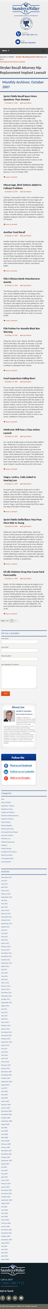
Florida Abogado (6, 826)
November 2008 (6, 1114)
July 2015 (4, 881)
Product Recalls (6, 849)
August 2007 (5, 1164)
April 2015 (4, 887)
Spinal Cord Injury (6, 855)
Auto (2, 799)
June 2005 (4, 1249)
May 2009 (4, 1095)
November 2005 (6, 1233)
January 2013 (5, 950)
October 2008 (5, 1118)
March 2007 (5, 1180)
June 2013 (4, 933)
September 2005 (6, 1240)
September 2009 (6, 1082)
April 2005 (4, 1256)
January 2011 (5, 1029)
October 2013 (5, 920)
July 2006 (4, 1207)
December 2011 (6, 993)
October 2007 (5, 1157)
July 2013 (4, 930)
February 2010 (6, 1065)
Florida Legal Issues (7, 829)
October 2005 (5, 1236)
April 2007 (4, 1177)
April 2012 (4, 979)
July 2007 (4, 1167)
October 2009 (5, 1078)
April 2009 (4, 1098)
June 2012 (4, 973)
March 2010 (5, 1062)
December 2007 (6, 1151)
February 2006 (6, 1223)
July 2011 (4, 1009)
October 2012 (5, 960)
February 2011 (6, 1026)
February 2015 (6, 894)
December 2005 (6, 1230)
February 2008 (6, 1144)
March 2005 (5, 1259)
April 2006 (4, 1217)
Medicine (4, 845)
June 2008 (4, 1131)
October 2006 (5, 1197)
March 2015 (5, 891)
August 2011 (5, 1006)
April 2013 (4, 940)
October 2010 (5, 1039)
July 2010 (4, 1049)
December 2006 (6, 1190)
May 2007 (4, 1174)
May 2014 (4, 904)
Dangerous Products (7, 812)
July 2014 (4, 900)
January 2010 (5, 1068)
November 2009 (6, 1075)
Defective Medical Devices (9, 816)
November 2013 (6, 917)
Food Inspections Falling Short (19, 378)
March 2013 (5, 943)
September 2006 (6, 1200)
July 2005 (4, 1246)
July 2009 (4, 1088)
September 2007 (6, 1161)
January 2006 (5, 1226)
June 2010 (4, 1052)
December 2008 (6, 1111)
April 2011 (4, 1019)
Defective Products (7, 819)
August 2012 (5, 966)
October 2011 (5, 999)
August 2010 (5, 1045)
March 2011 (5, 1022)
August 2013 (5, 927)
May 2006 (4, 1213)
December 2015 (6, 877)
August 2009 (5, 1085)
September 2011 (6, 1003)
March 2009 (5, 1101)
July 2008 (4, 1128)
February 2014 (6, 914)
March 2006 (5, 1220)
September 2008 (6, 1121)
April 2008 (4, 1138)
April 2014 (4, 907)
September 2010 (6, 1042)
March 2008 (5, 1141)
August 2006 (5, 1203)
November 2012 (6, 956)
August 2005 (5, 1243)
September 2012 (6, 963)
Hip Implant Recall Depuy (9, 832)
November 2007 (6, 1154)
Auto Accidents (6, 802)
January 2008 (5, 1147)
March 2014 (5, 910)
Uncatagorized (6, 862)
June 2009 (4, 1091)
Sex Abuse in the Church (9, 852)
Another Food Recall (14, 232)
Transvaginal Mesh (7, 858)
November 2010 (6, 1035)
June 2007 (4, 1170)
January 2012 (5, 989)
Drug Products (26, 103)
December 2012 (6, 953)
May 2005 (4, 1253)
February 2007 (6, 1184)
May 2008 (4, 1134)
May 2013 (4, 937)
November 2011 (6, 996)
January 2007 (5, 1187)
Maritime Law (5, 839)
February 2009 (6, 1105)
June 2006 (4, 1210)
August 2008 (5, 1124)
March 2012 (5, 983)
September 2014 (6, 897)
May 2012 (4, 976)
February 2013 (6, 947)
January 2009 (5, 1108)
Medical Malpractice (8, 842)
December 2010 (6, 1032)
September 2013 (6, 924)
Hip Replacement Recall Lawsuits (12, 62)
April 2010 (4, 1058)
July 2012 (4, 970)
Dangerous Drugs (6, 809)
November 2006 (6, 1194)
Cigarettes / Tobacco (7, 806)
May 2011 (4, 1016)
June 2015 (4, 884)
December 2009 (6, 1072)
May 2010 (4, 1055)
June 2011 (4, 1012)
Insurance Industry (7, 835)
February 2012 (6, 986)
